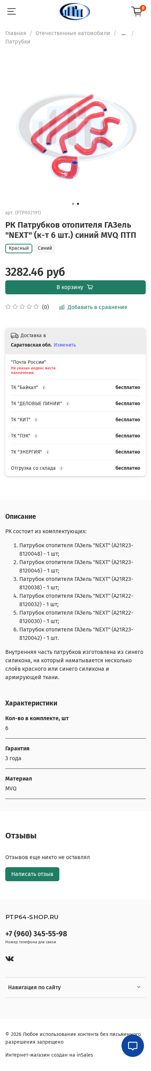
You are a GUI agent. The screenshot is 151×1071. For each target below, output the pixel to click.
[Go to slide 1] (73, 204)
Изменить (65, 345)
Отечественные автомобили (72, 33)
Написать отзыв (32, 874)
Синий (45, 248)
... (124, 33)
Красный (19, 248)
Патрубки (18, 41)
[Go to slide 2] (78, 204)
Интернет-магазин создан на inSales (49, 1055)
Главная (15, 33)
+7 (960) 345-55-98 (36, 934)
